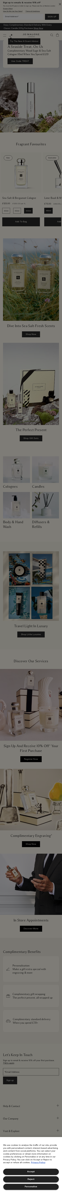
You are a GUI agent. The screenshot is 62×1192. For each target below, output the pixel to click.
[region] (31, 1164)
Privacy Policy (38, 1162)
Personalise (31, 1186)
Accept (31, 1171)
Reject (31, 1179)
